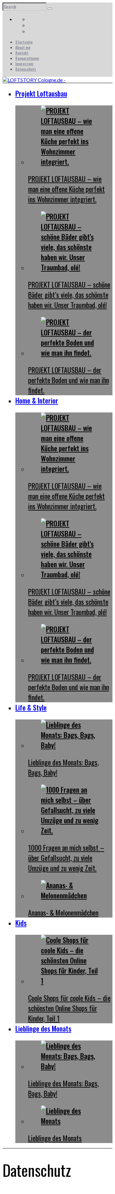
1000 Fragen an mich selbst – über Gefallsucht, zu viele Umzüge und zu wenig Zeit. (66, 857)
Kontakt (21, 52)
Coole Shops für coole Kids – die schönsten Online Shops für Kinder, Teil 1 (69, 1008)
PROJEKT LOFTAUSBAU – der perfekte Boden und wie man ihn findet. (68, 380)
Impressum (24, 63)
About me (22, 47)
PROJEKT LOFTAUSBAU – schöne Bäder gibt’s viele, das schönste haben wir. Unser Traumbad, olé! (69, 294)
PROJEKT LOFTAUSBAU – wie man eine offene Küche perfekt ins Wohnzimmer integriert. (66, 189)
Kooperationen (27, 58)
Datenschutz (25, 69)
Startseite (24, 42)
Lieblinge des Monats (55, 1138)
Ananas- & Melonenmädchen (63, 912)
